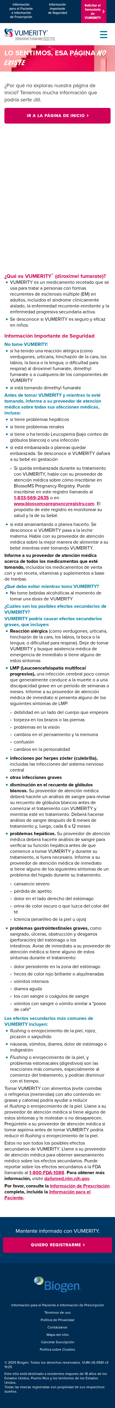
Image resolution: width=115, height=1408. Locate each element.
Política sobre (57, 1349)
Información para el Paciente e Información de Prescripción (21, 10)
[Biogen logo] (57, 1284)
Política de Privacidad (57, 1320)
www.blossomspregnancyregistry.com (54, 503)
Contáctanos (57, 1327)
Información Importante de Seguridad (57, 8)
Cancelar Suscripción (57, 1342)
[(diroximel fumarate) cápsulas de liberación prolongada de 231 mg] (39, 35)
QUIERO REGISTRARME (56, 1245)
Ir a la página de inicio (56, 116)
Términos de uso (57, 1312)
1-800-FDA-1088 (46, 1172)
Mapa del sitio (58, 1335)
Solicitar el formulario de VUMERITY (93, 11)
